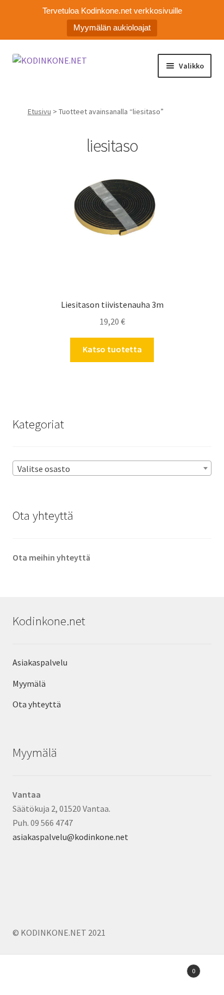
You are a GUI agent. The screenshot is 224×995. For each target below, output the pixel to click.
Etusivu (39, 111)
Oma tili (37, 976)
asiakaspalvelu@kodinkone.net (70, 836)
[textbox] (112, 468)
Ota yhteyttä (37, 704)
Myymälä (29, 683)
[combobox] (112, 468)
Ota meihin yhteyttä (51, 557)
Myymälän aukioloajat (112, 27)
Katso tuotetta (112, 349)
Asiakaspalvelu (40, 662)
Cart (173, 967)
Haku (111, 976)
